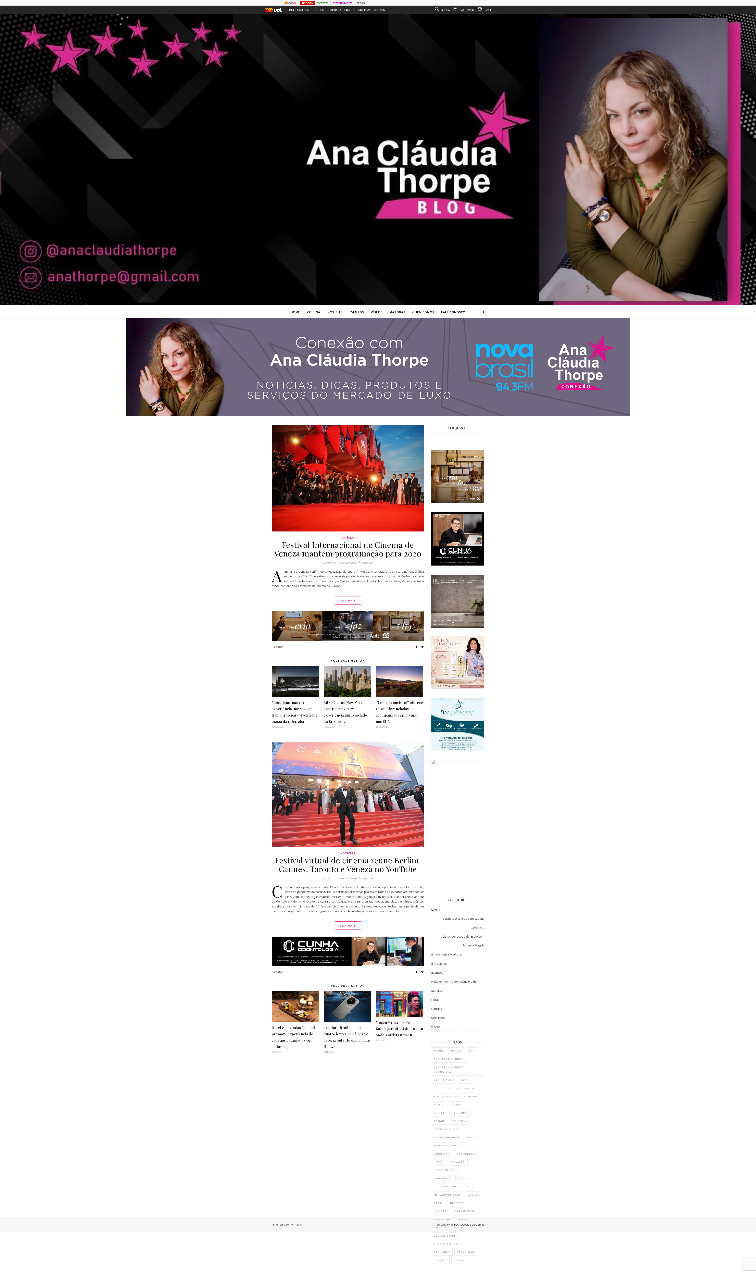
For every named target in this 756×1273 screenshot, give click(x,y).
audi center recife (462, 1088)
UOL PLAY (364, 9)
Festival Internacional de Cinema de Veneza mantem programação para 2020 (348, 548)
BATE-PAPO (467, 9)
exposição (442, 1153)
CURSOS (349, 9)
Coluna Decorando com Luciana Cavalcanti (463, 923)
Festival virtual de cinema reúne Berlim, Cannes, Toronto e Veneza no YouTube (348, 864)
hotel (438, 1162)
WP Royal (296, 1224)
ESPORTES (322, 3)
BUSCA (445, 9)
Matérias (397, 312)
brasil (439, 1104)
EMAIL (488, 9)
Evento (472, 1137)
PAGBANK (335, 9)
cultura (460, 1112)
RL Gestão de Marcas (471, 1224)
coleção (440, 1112)
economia (458, 1121)
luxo (467, 1186)
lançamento (443, 1178)
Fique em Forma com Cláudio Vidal (454, 981)
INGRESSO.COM (299, 9)
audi (437, 1088)
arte (464, 1080)
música (473, 1194)
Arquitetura (444, 1080)
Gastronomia (467, 1153)
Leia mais (348, 600)
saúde (457, 1227)
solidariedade (445, 1235)
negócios (457, 1203)
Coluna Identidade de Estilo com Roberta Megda (462, 940)
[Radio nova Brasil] (378, 415)
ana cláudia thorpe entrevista (449, 1070)
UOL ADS (379, 9)
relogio (440, 1227)
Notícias (334, 312)
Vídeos (376, 312)
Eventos (356, 312)
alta (472, 1050)
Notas (435, 1000)
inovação (457, 1162)
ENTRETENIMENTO (343, 3)
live (463, 1178)
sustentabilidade (447, 1243)
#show (456, 1050)
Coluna (313, 312)
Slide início (438, 1018)
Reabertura (443, 1219)
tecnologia (466, 1252)
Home (295, 312)
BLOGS (361, 3)
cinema (456, 1104)
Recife (463, 1219)
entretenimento (446, 1137)
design (439, 1121)
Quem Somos (423, 312)
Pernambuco (464, 1211)
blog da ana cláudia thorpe (456, 1096)
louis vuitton (445, 1186)
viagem (459, 1260)
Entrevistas (439, 963)
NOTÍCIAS (307, 3)
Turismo (440, 1260)
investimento (444, 1170)
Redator (278, 647)
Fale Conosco (453, 312)
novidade (441, 1211)
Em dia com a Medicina (446, 954)
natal (438, 1203)
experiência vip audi (449, 1145)
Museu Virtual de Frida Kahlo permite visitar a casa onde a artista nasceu (399, 1028)
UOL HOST (319, 9)
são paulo (442, 1252)
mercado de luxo (447, 1194)
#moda (439, 1050)
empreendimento (447, 1129)
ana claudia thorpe (449, 1058)
